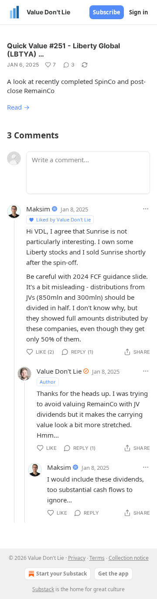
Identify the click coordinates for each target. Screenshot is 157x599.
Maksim (38, 208)
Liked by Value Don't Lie (63, 219)
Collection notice (129, 558)
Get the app (113, 573)
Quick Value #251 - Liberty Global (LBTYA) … (63, 49)
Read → (18, 107)
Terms (97, 558)
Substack (43, 589)
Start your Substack (61, 573)
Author (48, 381)
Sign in (138, 12)
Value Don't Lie (59, 371)
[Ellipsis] (146, 209)
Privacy (76, 558)
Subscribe (106, 12)
